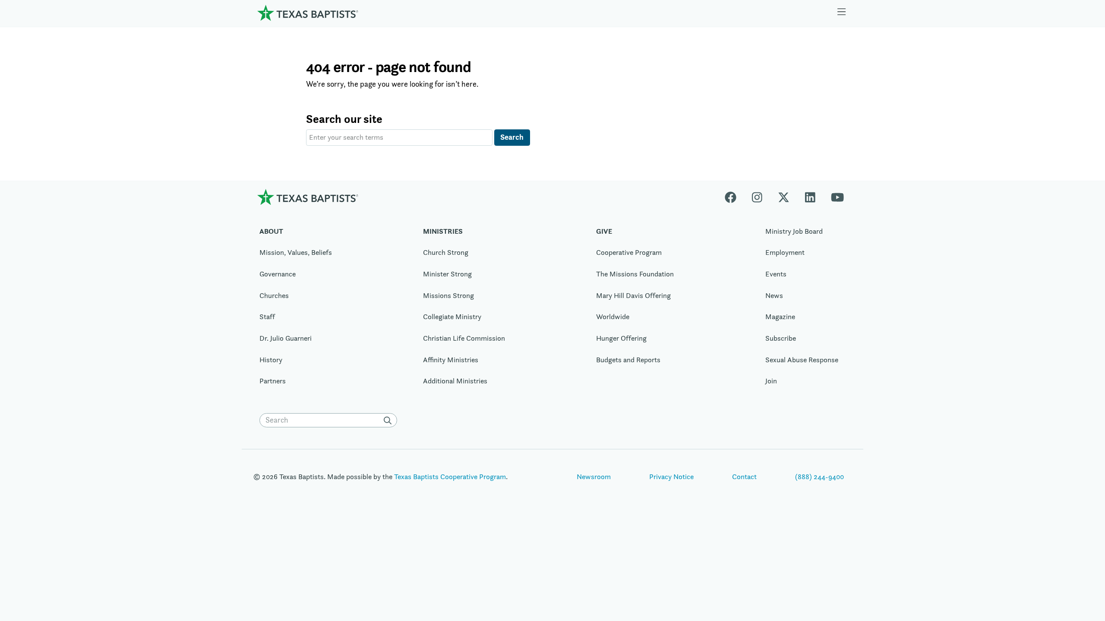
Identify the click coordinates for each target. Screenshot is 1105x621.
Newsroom (594, 476)
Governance (277, 274)
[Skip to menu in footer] (842, 13)
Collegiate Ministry (452, 316)
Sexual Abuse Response (801, 359)
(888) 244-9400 (819, 476)
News (774, 295)
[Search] (389, 420)
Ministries (443, 231)
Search (512, 137)
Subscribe (780, 338)
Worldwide (612, 316)
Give (604, 231)
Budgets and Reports (628, 359)
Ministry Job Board (794, 231)
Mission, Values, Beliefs (295, 252)
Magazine (780, 316)
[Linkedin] (810, 197)
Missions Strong (448, 295)
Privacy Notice (671, 476)
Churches (274, 295)
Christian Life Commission (464, 338)
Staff (267, 316)
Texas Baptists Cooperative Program (450, 476)
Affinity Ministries (450, 359)
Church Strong (445, 252)
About (271, 231)
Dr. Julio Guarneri (285, 338)
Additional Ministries (455, 380)
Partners (272, 380)
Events (775, 274)
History (270, 359)
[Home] (307, 13)
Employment (785, 252)
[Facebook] (734, 197)
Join (771, 380)
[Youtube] (837, 197)
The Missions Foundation (635, 274)
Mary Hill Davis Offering (633, 295)
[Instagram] (757, 197)
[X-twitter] (783, 197)
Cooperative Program (629, 252)
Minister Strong (447, 274)
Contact (744, 476)
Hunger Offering (621, 338)
